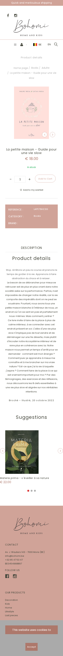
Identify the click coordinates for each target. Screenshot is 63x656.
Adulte (46, 68)
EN (49, 44)
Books (34, 68)
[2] (32, 491)
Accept (31, 646)
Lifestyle (9, 611)
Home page (21, 68)
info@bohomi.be (14, 556)
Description (31, 248)
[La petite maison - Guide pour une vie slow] (31, 89)
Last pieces (11, 615)
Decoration (11, 600)
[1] (28, 491)
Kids (7, 603)
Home (8, 607)
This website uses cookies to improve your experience (31, 631)
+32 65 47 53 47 (14, 559)
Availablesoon (24, 452)
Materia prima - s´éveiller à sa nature (24, 478)
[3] (35, 491)
